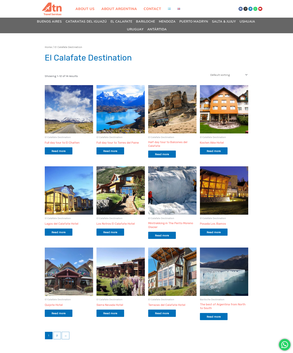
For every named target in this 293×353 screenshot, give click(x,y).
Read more (59, 151)
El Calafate (121, 21)
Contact (152, 9)
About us (85, 9)
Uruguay (135, 29)
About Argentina (119, 9)
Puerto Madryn (193, 21)
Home (48, 47)
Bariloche (145, 21)
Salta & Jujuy (224, 21)
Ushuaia (247, 21)
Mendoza (167, 21)
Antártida (157, 29)
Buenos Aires (49, 21)
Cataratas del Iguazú (86, 21)
